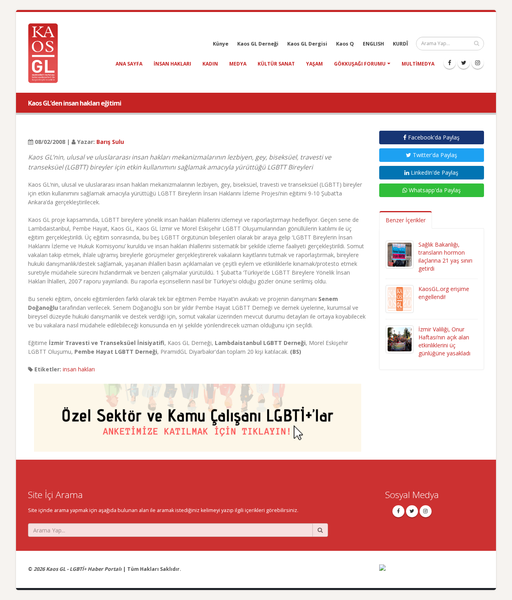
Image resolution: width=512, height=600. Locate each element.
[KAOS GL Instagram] (478, 63)
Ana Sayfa (129, 63)
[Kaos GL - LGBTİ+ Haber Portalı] (46, 52)
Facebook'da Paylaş (433, 137)
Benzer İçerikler (406, 220)
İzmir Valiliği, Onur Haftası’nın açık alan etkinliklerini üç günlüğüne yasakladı (444, 341)
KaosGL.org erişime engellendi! (443, 293)
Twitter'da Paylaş (434, 155)
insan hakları (172, 63)
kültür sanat (276, 63)
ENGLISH (373, 43)
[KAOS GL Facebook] (450, 63)
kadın (210, 63)
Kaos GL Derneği (257, 43)
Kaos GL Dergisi (307, 43)
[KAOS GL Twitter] (464, 63)
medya (237, 63)
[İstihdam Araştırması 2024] (197, 414)
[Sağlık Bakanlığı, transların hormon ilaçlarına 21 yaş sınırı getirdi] (400, 254)
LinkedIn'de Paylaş (433, 172)
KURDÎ (400, 43)
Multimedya (418, 63)
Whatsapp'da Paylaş (434, 190)
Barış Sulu (110, 142)
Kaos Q (345, 43)
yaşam (314, 63)
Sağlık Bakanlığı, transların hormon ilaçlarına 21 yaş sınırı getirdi (445, 256)
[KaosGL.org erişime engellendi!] (400, 298)
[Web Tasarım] (431, 573)
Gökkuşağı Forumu (360, 63)
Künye (220, 43)
